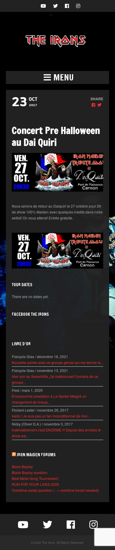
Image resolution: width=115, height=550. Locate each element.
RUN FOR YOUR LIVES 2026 (35, 484)
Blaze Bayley (22, 466)
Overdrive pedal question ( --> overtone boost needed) (55, 490)
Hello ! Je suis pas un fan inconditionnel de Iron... (51, 415)
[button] (57, 77)
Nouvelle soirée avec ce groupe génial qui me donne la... (57, 362)
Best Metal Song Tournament (35, 478)
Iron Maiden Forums (36, 455)
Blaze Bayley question (29, 472)
